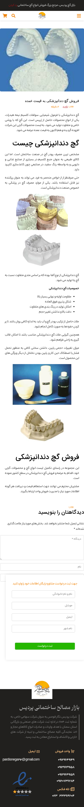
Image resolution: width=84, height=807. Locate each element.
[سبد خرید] (5, 16)
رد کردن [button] (13, 5)
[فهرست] (78, 16)
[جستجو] (13, 16)
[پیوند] (42, 16)
